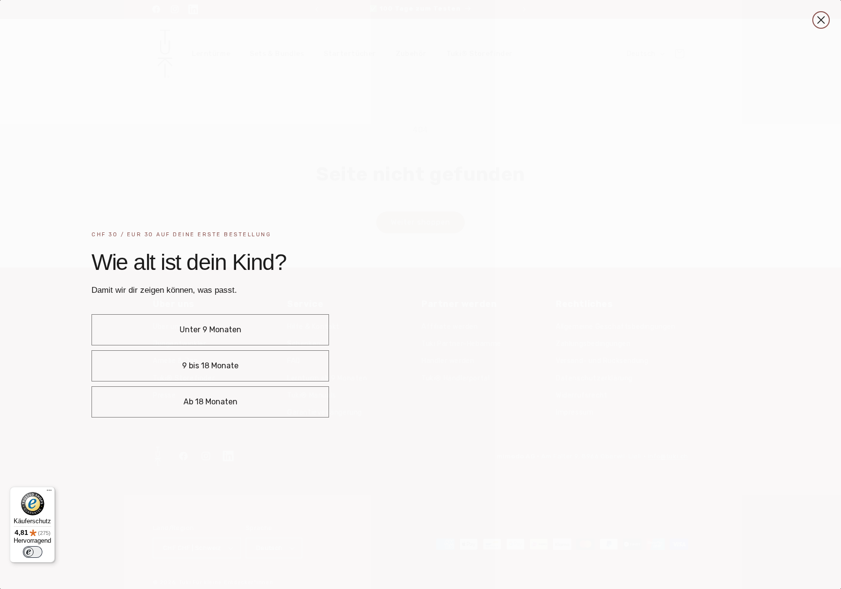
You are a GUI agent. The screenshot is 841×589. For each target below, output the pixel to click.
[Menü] (49, 492)
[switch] (32, 552)
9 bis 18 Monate (210, 365)
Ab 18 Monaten (210, 401)
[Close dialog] (821, 20)
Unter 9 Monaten (210, 329)
